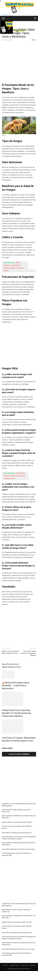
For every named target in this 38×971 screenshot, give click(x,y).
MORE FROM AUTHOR (11, 667)
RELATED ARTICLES (10, 664)
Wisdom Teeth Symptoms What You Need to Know (10, 652)
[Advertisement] (19, 61)
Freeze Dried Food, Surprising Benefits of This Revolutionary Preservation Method (16, 713)
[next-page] (4, 745)
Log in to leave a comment (19, 754)
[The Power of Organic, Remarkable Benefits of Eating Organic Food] (19, 726)
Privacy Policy (24, 965)
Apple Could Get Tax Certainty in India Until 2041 (17, 822)
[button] (3, 18)
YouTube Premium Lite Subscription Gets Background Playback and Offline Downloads (19, 838)
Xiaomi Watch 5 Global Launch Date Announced (16, 832)
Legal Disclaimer (14, 965)
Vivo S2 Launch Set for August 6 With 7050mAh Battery (16, 827)
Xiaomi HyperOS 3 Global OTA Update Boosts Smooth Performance (18, 844)
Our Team (5, 965)
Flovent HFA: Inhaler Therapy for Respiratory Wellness (28, 653)
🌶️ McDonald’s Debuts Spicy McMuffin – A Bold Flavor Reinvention (15, 685)
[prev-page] (2, 745)
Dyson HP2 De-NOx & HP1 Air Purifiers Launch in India (18, 849)
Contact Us (33, 965)
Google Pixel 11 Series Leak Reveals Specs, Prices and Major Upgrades (19, 804)
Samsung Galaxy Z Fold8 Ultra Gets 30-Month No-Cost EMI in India (19, 817)
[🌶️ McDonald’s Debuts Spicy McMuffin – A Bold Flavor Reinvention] (19, 674)
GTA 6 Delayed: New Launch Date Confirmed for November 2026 (16, 854)
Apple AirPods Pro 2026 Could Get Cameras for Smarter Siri (16, 811)
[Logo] (6, 33)
